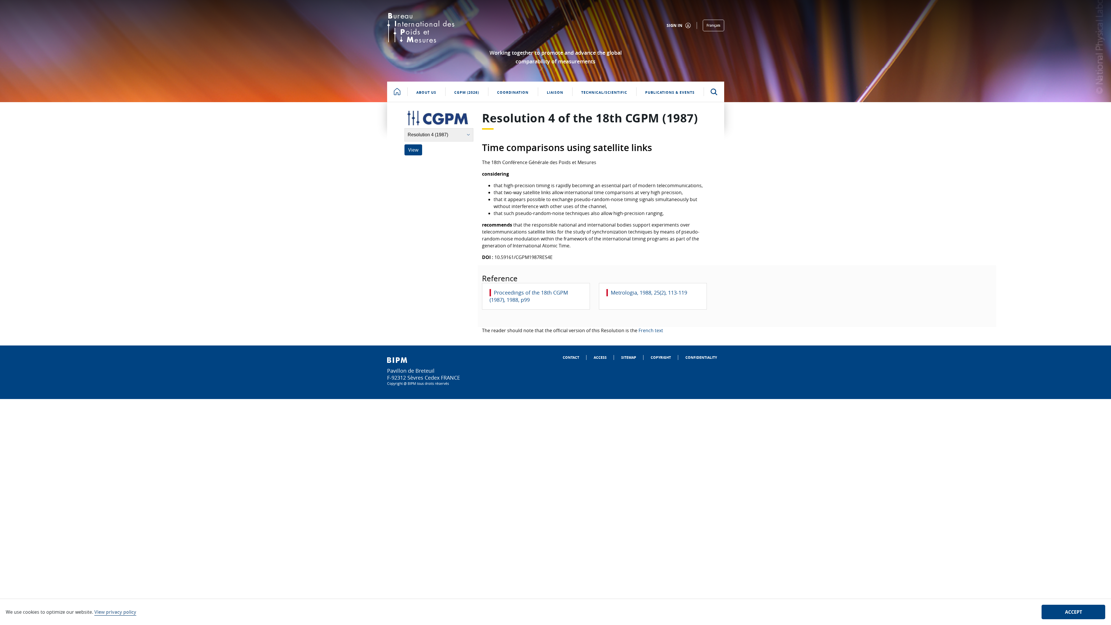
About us (426, 92)
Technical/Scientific (604, 92)
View (413, 150)
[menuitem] (571, 357)
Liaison (555, 92)
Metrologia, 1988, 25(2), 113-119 (649, 292)
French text (651, 330)
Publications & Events (670, 92)
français (713, 25)
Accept (1073, 612)
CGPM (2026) (466, 92)
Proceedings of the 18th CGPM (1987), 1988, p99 (529, 296)
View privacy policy (115, 612)
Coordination (513, 92)
